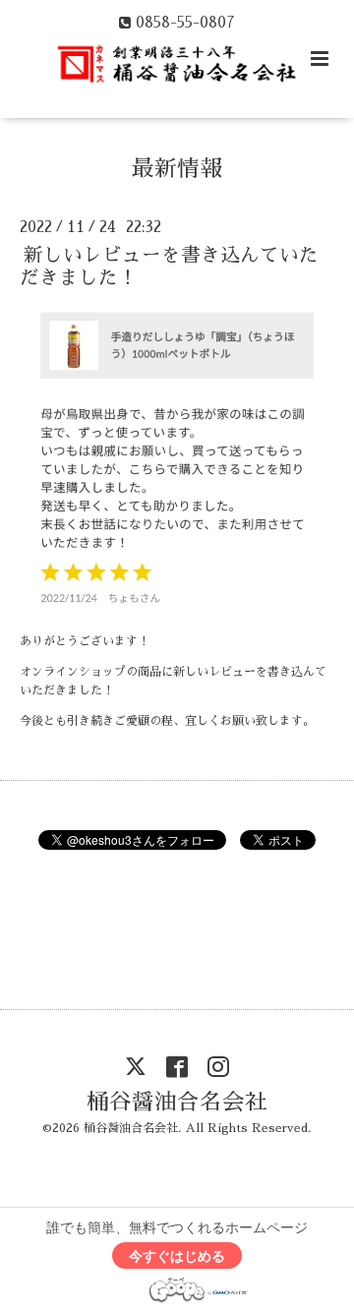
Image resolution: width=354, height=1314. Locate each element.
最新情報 (177, 167)
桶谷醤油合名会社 (177, 1101)
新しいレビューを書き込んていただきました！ (169, 266)
